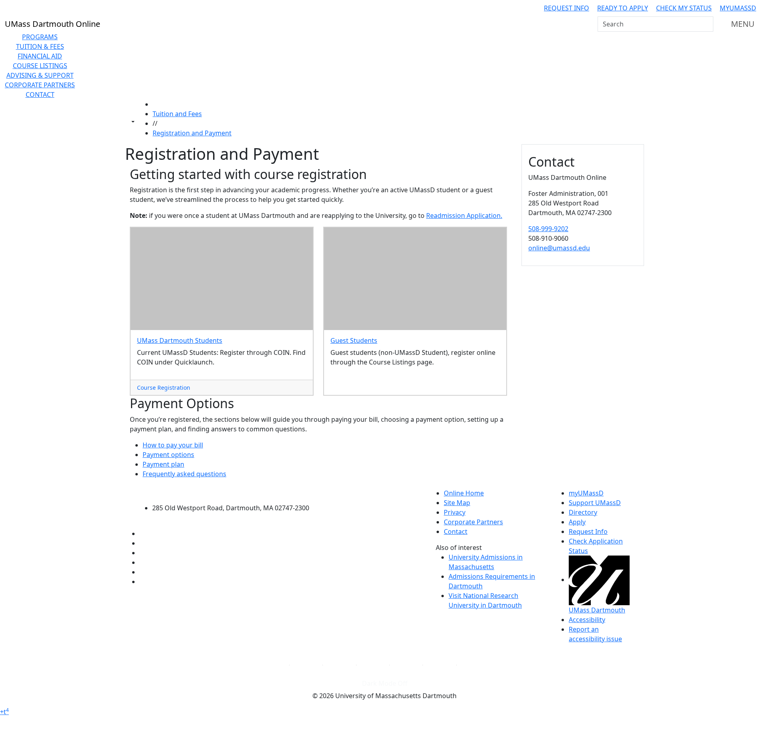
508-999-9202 (548, 228)
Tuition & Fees (40, 46)
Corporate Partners (40, 85)
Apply (577, 521)
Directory (583, 512)
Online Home (464, 493)
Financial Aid (40, 56)
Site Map (457, 502)
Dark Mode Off (384, 683)
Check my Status (684, 8)
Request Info (566, 8)
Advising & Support (40, 75)
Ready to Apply (622, 8)
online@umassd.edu (559, 248)
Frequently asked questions (184, 473)
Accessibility (587, 619)
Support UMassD (595, 502)
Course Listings (40, 65)
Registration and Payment (192, 133)
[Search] (706, 24)
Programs (40, 36)
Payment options (168, 454)
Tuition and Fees (177, 113)
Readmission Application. (464, 215)
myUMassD (738, 8)
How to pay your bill (173, 445)
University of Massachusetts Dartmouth (235, 492)
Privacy (454, 512)
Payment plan (163, 464)
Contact (40, 94)
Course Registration (163, 387)
